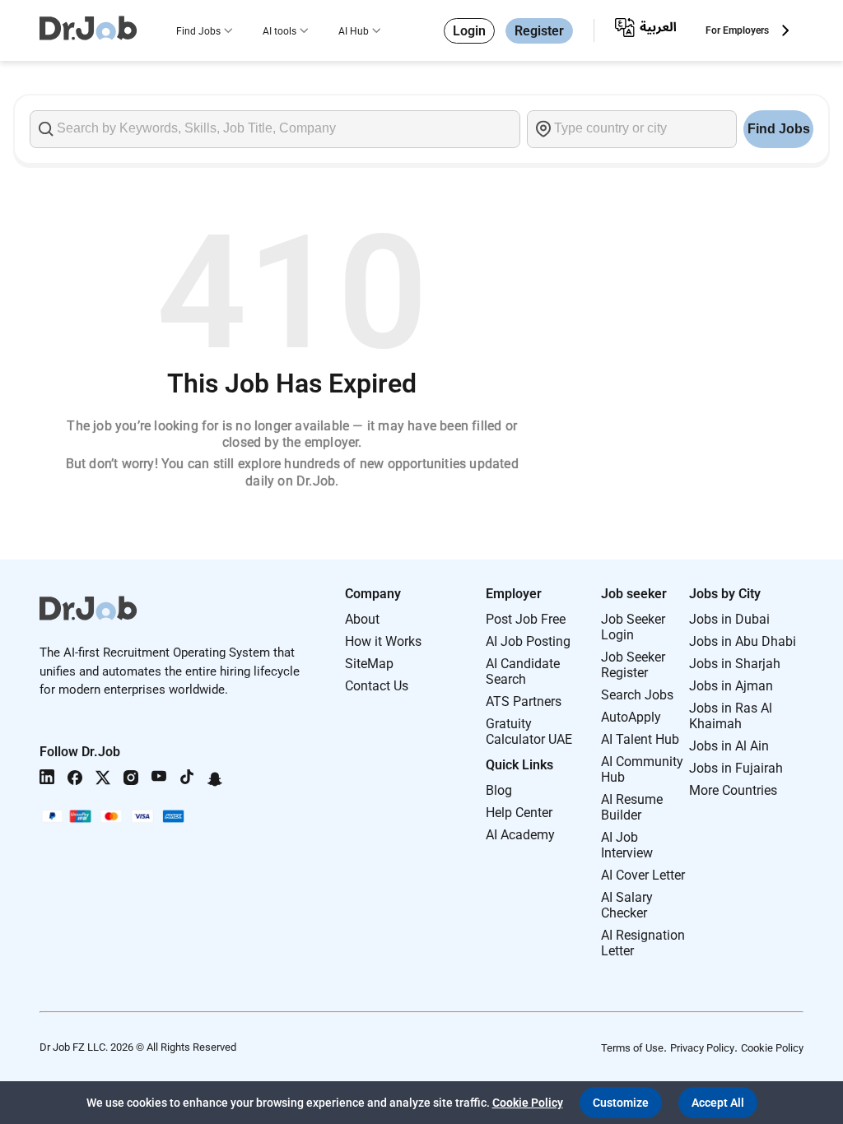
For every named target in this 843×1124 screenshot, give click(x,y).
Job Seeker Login (633, 627)
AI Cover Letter (643, 875)
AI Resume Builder (632, 807)
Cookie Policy (772, 1048)
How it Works (383, 641)
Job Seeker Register (633, 664)
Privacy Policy (702, 1048)
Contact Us (376, 686)
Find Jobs (198, 31)
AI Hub (353, 31)
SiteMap (369, 663)
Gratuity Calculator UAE (529, 731)
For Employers (737, 30)
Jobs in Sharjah (734, 663)
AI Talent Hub (640, 739)
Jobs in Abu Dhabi (742, 641)
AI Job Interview (627, 845)
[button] (621, 1102)
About (362, 619)
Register (539, 31)
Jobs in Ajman (731, 686)
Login (469, 31)
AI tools (279, 31)
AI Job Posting (528, 641)
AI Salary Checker (627, 905)
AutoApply (631, 717)
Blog (499, 790)
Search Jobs (637, 695)
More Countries (733, 790)
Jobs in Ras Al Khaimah (730, 716)
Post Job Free (526, 619)
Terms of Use (632, 1048)
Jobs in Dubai (729, 619)
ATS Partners (523, 701)
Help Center (519, 812)
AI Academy (520, 835)
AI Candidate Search (523, 671)
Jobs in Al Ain (729, 746)
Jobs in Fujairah (736, 768)
